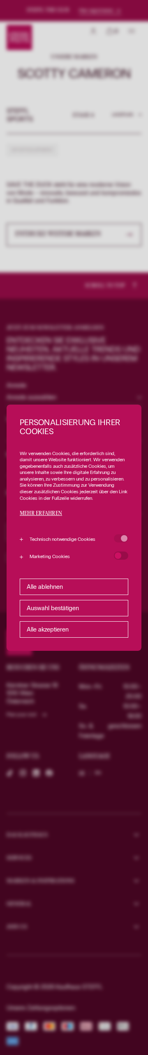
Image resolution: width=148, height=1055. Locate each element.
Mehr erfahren (41, 513)
